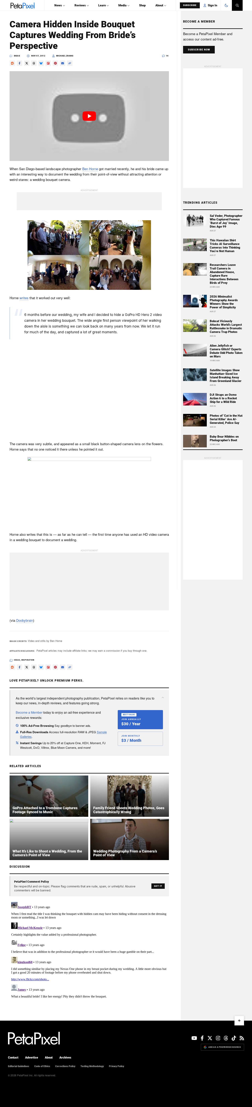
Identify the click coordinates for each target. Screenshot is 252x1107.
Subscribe (190, 5)
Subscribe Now (199, 49)
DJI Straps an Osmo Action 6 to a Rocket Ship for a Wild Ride (223, 398)
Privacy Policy (116, 1066)
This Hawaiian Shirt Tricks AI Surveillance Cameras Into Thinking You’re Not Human (225, 246)
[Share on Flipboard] (48, 63)
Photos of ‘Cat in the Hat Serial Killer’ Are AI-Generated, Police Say (226, 419)
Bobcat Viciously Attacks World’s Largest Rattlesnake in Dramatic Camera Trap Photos (226, 326)
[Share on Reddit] (12, 63)
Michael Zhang (65, 56)
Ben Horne (90, 168)
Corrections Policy (65, 1066)
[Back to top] (239, 1020)
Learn (102, 5)
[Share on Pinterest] (55, 63)
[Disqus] (89, 950)
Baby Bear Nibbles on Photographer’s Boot (224, 438)
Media (122, 5)
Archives (65, 1057)
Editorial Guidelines (18, 1066)
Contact (13, 1057)
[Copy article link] (70, 63)
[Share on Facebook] (19, 63)
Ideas (17, 56)
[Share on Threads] (34, 63)
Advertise (31, 1057)
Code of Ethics (42, 1066)
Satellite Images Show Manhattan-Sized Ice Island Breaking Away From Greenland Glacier (225, 375)
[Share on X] (26, 63)
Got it (158, 886)
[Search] (237, 5)
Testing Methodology (92, 1066)
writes (24, 297)
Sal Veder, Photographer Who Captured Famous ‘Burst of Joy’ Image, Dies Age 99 (226, 221)
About (159, 5)
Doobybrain (24, 620)
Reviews (80, 5)
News (58, 5)
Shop (142, 5)
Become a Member (29, 712)
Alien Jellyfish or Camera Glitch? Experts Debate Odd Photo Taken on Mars (226, 351)
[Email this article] (62, 63)
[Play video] (89, 116)
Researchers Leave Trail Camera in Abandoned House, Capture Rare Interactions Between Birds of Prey (224, 274)
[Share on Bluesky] (41, 63)
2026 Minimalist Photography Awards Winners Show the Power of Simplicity (224, 302)
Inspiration (27, 660)
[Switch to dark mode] (226, 5)
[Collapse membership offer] (163, 697)
